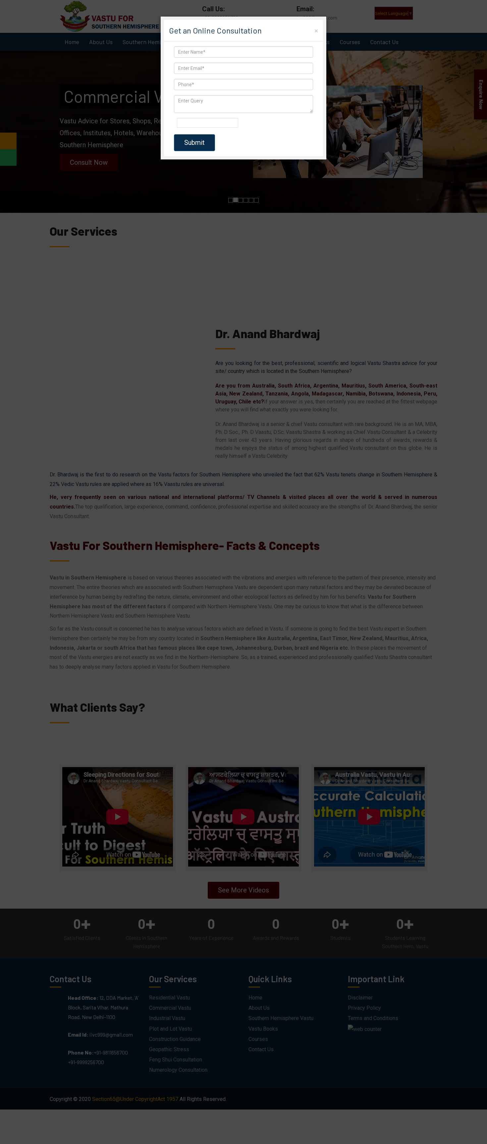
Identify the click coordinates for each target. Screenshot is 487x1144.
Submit (194, 143)
